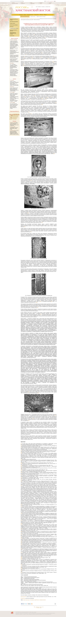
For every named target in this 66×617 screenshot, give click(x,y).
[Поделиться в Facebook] (21, 603)
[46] (33, 418)
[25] (30, 99)
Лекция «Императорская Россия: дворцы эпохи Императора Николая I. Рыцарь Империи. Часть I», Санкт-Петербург (14, 89)
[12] (32, 58)
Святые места (32, 16)
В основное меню (38, 607)
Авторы (50, 3)
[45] (55, 415)
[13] (48, 58)
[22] (51, 96)
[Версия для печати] (55, 603)
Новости (13, 2)
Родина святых (12, 23)
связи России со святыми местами (40, 599)
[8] (53, 56)
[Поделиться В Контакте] (23, 603)
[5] (29, 51)
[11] (41, 57)
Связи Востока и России (14, 28)
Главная (22, 18)
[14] (23, 59)
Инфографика (32, 3)
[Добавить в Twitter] (26, 603)
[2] (34, 34)
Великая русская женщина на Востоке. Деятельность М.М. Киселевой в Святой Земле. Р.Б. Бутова (14, 56)
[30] (28, 112)
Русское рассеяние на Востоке (13, 30)
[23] (47, 97)
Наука (25, 14)
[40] (36, 302)
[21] (25, 96)
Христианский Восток (25, 16)
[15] (53, 61)
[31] (31, 113)
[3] (28, 36)
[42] (40, 314)
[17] (21, 474)
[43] (21, 566)
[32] (54, 153)
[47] (28, 420)
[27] (55, 102)
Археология (12, 35)
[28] (42, 104)
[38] (40, 301)
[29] (47, 109)
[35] (42, 222)
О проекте (50, 2)
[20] (34, 95)
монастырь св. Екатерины (29, 599)
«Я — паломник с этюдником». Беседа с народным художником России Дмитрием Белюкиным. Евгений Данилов (13, 66)
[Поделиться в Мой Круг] (30, 603)
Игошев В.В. (23, 598)
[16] (53, 62)
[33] (31, 180)
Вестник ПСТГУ (23, 596)
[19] (23, 65)
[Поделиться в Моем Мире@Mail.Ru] (29, 603)
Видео (31, 2)
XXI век (41, 14)
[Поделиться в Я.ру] (27, 603)
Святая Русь (36, 14)
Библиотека (23, 3)
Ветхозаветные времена (14, 21)
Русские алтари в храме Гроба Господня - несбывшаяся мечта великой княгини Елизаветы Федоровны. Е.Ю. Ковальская (14, 52)
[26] (46, 99)
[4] (45, 37)
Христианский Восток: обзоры (14, 19)
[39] (51, 301)
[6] (21, 453)
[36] (24, 226)
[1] (52, 24)
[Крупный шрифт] (55, 22)
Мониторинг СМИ (15, 3)
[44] (38, 392)
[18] (21, 477)
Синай (38, 18)
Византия (11, 26)
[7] (25, 54)
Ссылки (41, 3)
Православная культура (41, 16)
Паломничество (30, 14)
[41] (37, 307)
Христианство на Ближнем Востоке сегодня (13, 33)
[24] (42, 98)
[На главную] (33, 9)
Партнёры (41, 2)
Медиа (45, 14)
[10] (32, 57)
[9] (24, 57)
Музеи (22, 2)
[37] (31, 231)
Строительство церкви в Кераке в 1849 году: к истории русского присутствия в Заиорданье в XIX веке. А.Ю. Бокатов (14, 60)
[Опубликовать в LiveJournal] (24, 603)
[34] (21, 542)
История (21, 14)
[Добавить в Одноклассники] (31, 603)
